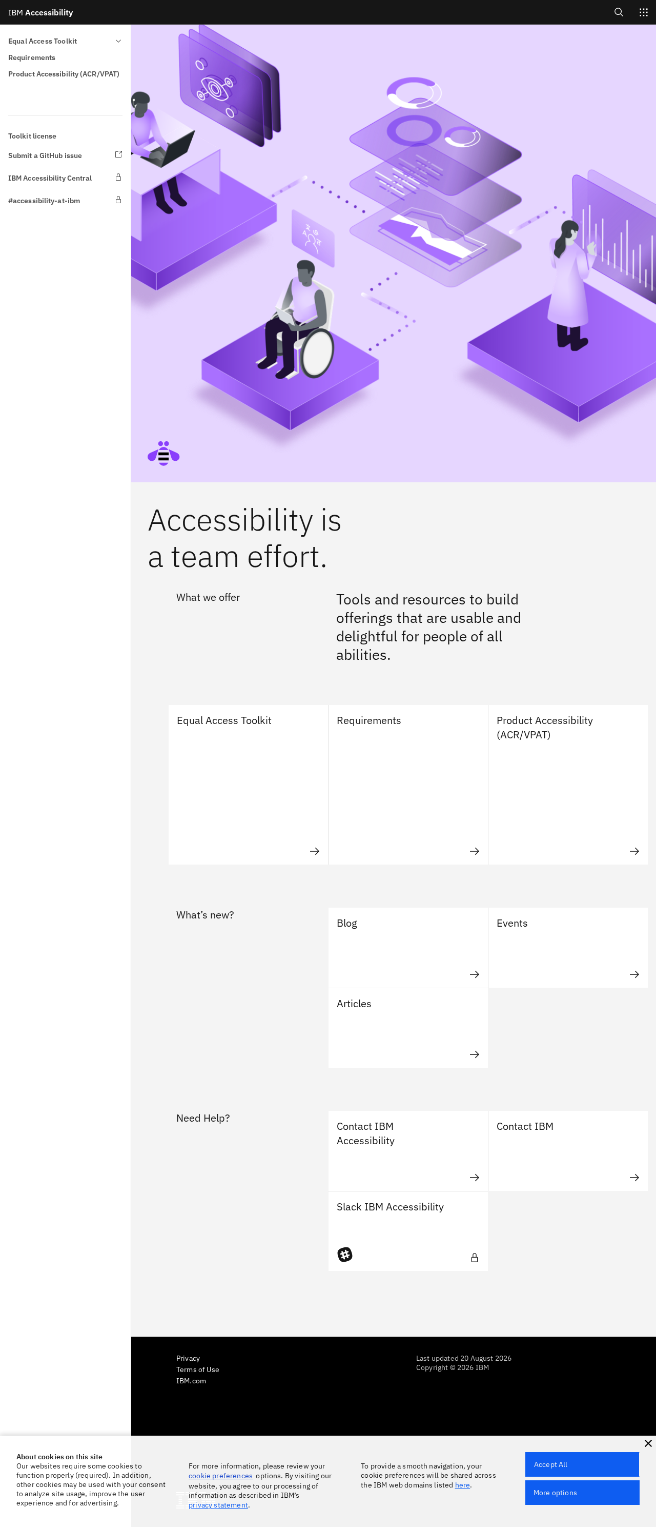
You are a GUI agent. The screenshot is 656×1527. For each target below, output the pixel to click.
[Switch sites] (643, 12)
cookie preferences (221, 1475)
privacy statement (218, 1505)
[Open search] (619, 12)
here (462, 1485)
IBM (40, 12)
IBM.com (191, 1380)
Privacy (188, 1358)
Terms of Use (197, 1369)
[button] (648, 1443)
